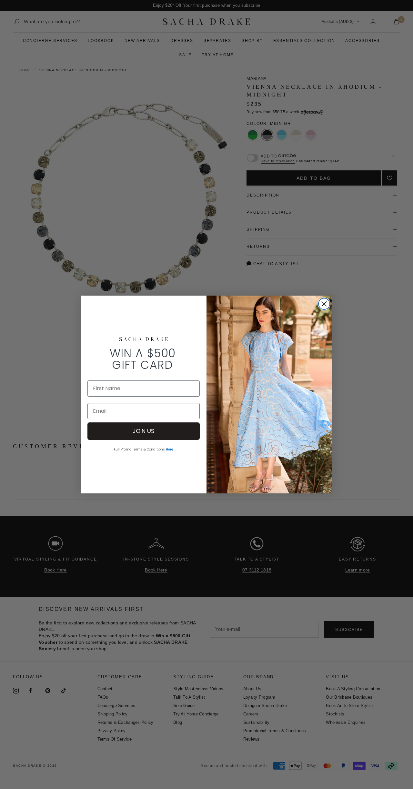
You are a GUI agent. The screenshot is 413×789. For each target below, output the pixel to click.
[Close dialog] (324, 303)
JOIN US (144, 431)
